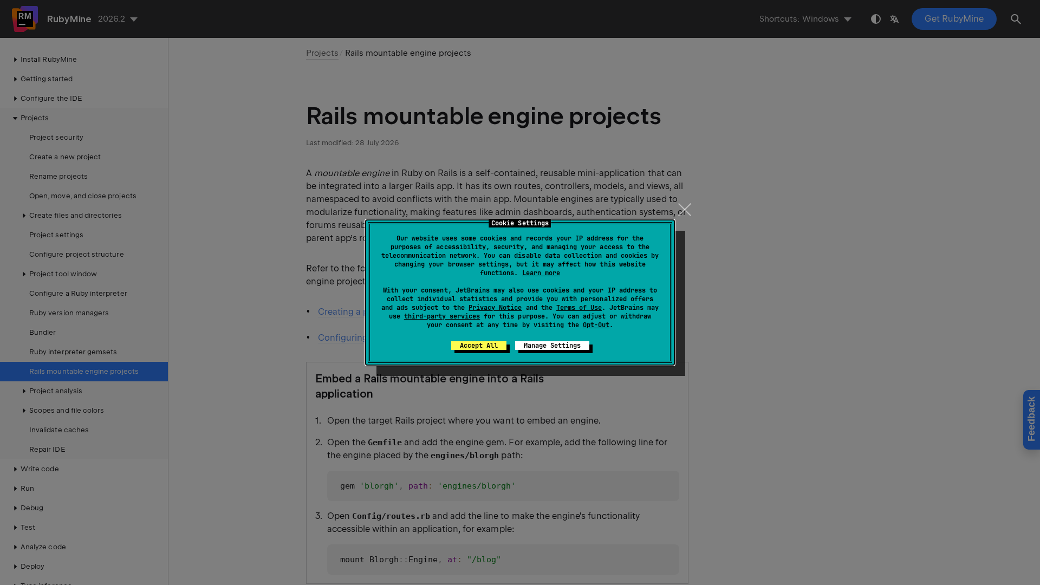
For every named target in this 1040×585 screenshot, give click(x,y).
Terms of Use (579, 307)
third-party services (442, 316)
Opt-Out (596, 325)
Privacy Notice (495, 307)
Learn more (541, 273)
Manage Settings (552, 345)
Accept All (479, 345)
